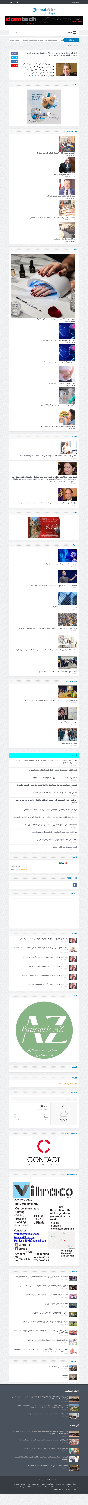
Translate (24, 869)
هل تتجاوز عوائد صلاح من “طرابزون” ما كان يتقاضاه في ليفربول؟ (45, 1321)
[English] (63, 863)
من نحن (67, 1489)
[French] (66, 863)
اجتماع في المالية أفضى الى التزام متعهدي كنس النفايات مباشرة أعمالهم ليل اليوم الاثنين (51, 54)
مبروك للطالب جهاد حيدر (68, 721)
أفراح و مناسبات (61, 1487)
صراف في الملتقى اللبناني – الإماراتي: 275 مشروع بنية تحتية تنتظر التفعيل (50, 809)
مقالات (23, 1484)
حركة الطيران (21, 1487)
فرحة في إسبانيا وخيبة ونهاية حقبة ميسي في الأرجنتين (48, 1340)
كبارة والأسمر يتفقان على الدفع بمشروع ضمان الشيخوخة (48, 1413)
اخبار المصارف (60, 1484)
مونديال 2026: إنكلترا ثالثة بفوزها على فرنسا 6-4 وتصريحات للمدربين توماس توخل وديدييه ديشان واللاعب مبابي (41, 1350)
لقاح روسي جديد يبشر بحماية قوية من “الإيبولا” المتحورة (58, 404)
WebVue (49, 1479)
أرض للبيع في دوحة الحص (58, 1366)
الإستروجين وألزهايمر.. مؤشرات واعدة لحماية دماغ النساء (58, 340)
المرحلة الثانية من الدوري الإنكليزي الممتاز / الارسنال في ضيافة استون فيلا (51, 824)
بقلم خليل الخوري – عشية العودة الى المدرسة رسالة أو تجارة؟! (45, 957)
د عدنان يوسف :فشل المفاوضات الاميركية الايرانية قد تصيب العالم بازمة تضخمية (48, 455)
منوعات (39, 1487)
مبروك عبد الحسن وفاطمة (68, 743)
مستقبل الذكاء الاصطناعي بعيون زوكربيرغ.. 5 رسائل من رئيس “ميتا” (53, 585)
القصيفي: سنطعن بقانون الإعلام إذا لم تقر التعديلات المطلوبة (56, 153)
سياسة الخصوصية (57, 1489)
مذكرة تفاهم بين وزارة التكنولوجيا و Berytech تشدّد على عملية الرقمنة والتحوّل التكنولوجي (45, 649)
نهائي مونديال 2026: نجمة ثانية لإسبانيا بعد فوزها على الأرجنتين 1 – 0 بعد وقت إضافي (41, 1331)
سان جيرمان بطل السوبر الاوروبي (56, 1303)
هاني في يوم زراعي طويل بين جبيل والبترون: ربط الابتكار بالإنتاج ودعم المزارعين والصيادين (45, 817)
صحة (29, 1484)
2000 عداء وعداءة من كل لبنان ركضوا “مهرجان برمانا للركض (47, 1294)
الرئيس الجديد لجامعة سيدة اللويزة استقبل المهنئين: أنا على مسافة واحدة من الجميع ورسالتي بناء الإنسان (46, 761)
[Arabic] (60, 863)
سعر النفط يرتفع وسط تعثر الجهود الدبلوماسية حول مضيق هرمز (54, 832)
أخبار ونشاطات (31, 1487)
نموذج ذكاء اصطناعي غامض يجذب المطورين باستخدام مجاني (55, 563)
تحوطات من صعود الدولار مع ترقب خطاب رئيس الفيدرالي (57, 839)
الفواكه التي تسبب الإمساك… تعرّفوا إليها (62, 383)
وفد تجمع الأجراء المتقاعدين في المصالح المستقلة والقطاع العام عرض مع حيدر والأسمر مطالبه (46, 801)
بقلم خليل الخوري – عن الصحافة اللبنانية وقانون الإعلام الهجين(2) (45, 975)
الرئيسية (75, 1484)
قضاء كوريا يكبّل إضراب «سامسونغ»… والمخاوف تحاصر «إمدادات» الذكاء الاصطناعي (47, 628)
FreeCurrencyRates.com (68, 1084)
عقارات (52, 1487)
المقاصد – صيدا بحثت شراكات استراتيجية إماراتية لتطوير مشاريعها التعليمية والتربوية (40, 40)
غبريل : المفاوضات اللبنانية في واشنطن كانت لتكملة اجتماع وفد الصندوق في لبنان (48, 502)
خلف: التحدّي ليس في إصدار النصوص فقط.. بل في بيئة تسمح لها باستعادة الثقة (41, 948)
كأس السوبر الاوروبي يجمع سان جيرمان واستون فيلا (49, 1312)
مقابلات (46, 1487)
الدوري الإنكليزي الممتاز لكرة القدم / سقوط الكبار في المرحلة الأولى (44, 1285)
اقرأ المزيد (32, 75)
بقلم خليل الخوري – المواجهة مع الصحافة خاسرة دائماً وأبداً (47, 984)
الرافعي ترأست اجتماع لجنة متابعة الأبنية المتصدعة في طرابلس (55, 792)
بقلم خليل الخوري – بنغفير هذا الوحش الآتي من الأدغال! (48, 966)
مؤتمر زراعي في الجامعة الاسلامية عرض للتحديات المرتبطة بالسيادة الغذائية (50, 700)
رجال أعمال (50, 1484)
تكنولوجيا (16, 1484)
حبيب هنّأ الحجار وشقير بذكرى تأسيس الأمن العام (60, 196)
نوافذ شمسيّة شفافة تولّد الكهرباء (64, 606)
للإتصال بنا (75, 1489)
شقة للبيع (64, 1375)
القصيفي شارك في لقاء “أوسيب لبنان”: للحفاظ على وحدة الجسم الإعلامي (52, 217)
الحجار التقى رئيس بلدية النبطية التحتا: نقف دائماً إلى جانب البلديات (53, 770)
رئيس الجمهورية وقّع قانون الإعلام (64, 174)
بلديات (43, 1484)
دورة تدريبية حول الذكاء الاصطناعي (64, 239)
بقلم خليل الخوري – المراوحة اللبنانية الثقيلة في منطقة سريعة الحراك (43, 938)
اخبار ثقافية (35, 1484)
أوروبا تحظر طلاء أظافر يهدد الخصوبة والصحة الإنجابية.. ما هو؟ (56, 318)
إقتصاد (62, 59)
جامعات (70, 1487)
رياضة (76, 1487)
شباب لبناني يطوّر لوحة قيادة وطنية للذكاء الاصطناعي (58, 671)
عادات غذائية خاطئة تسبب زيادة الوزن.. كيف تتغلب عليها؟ (57, 426)
